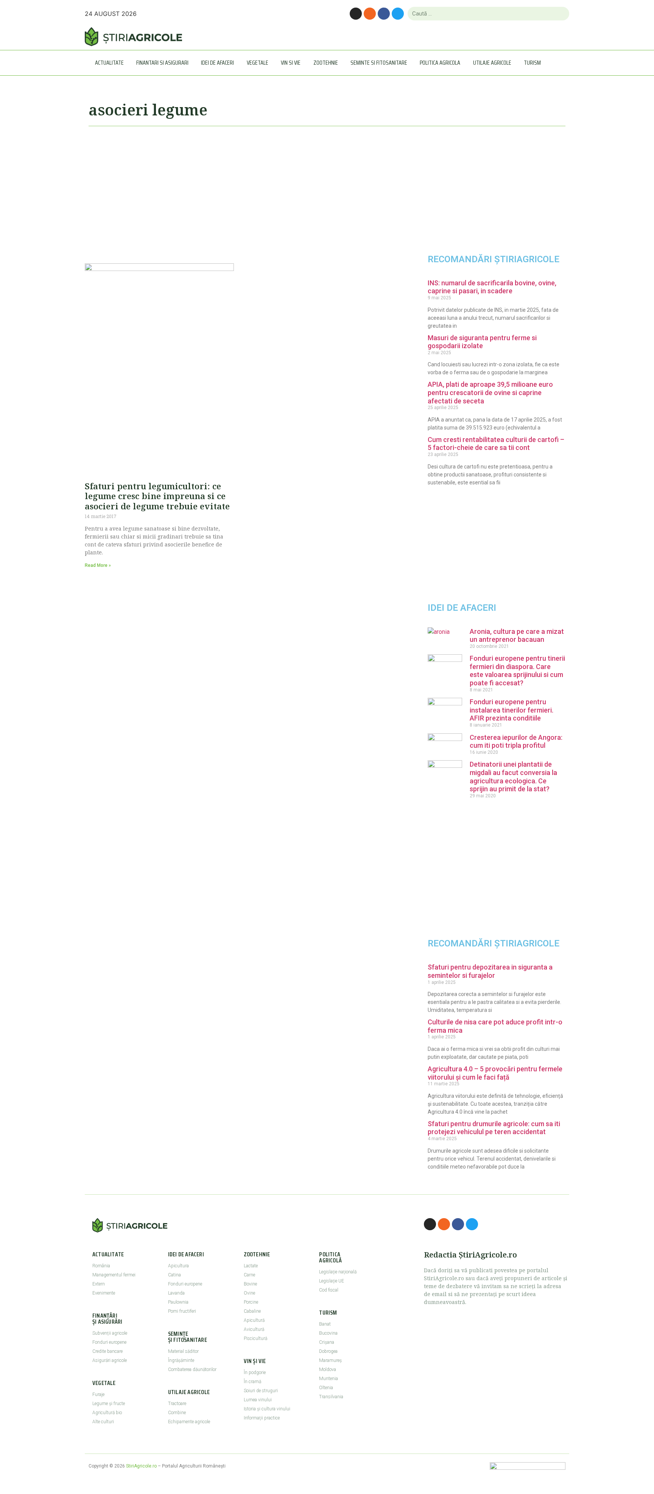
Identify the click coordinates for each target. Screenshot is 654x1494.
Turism (532, 62)
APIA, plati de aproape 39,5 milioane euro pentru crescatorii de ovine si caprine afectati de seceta (490, 392)
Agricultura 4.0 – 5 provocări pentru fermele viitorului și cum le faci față (495, 1073)
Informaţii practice (262, 1418)
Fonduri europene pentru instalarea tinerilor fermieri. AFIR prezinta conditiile (511, 710)
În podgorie (255, 1372)
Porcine (251, 1302)
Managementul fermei (113, 1275)
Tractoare (177, 1403)
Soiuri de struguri (261, 1390)
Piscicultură (255, 1338)
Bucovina (328, 1333)
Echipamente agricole (189, 1421)
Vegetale (257, 62)
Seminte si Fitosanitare (378, 62)
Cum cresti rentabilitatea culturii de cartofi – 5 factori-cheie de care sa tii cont (496, 444)
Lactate (251, 1265)
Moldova (327, 1369)
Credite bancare (107, 1351)
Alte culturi (103, 1421)
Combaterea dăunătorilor (192, 1369)
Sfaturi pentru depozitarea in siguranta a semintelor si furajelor (490, 971)
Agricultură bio (107, 1412)
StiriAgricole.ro (141, 1466)
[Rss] (370, 14)
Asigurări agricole (109, 1360)
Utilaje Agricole (492, 62)
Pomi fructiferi (182, 1311)
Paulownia (178, 1302)
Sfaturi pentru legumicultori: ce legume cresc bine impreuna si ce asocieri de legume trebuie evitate (157, 496)
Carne (249, 1275)
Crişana (326, 1342)
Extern (98, 1284)
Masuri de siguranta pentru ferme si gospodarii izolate (482, 342)
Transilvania (331, 1396)
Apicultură (254, 1320)
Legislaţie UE (331, 1281)
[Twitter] (398, 14)
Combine (177, 1412)
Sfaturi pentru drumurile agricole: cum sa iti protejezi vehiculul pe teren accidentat (494, 1128)
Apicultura (178, 1265)
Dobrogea (328, 1351)
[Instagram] (356, 14)
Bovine (250, 1284)
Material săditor (183, 1351)
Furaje (98, 1394)
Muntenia (328, 1378)
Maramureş (330, 1360)
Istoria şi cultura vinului (267, 1409)
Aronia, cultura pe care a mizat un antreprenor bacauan (517, 635)
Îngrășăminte (181, 1360)
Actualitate (109, 62)
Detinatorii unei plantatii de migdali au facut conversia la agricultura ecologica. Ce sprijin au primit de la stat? (513, 776)
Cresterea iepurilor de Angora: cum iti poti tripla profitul (516, 741)
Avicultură (254, 1329)
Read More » (98, 565)
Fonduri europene (109, 1342)
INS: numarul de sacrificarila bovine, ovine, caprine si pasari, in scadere (492, 287)
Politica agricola (440, 62)
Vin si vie (291, 62)
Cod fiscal (328, 1290)
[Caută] (560, 13)
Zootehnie (325, 62)
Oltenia (326, 1387)
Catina (174, 1275)
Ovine (249, 1293)
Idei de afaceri (217, 62)
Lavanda (176, 1293)
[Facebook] (384, 14)
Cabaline (252, 1311)
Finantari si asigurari (162, 62)
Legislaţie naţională (338, 1272)
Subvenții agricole (109, 1333)
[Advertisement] (240, 191)
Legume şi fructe (108, 1403)
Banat (325, 1324)
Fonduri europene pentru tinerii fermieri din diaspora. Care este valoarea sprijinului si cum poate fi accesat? (517, 670)
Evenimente (103, 1293)
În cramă (252, 1381)
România (101, 1265)
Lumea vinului (258, 1399)
